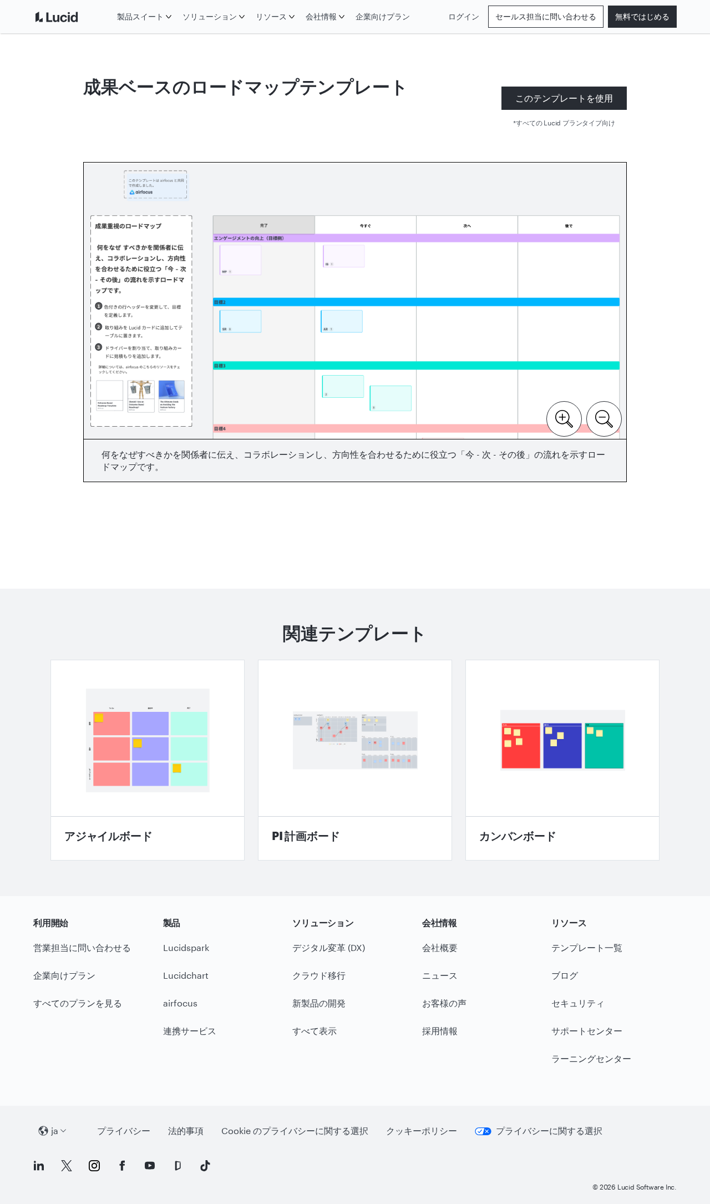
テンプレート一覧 (586, 947)
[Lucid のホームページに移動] (73, 17)
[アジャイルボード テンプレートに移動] (147, 760)
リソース (271, 16)
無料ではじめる (642, 16)
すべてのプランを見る (77, 1003)
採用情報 (440, 1030)
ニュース (440, 975)
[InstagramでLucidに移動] (94, 1165)
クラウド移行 (319, 975)
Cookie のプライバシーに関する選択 (294, 1130)
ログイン (463, 16)
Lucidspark (186, 947)
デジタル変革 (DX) (328, 947)
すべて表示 (314, 1030)
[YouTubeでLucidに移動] (149, 1165)
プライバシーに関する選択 (549, 1130)
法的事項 (186, 1130)
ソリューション (209, 16)
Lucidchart (186, 975)
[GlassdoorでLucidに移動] (177, 1165)
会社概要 (440, 947)
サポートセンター (586, 1030)
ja (54, 1130)
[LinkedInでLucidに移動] (38, 1165)
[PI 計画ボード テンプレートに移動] (355, 760)
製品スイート (140, 16)
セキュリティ (578, 1003)
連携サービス (189, 1030)
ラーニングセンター (591, 1058)
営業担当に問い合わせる (82, 947)
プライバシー (123, 1130)
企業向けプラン (383, 16)
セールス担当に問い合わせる (545, 16)
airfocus (180, 1003)
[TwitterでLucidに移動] (66, 1165)
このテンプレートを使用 (564, 98)
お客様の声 (444, 1003)
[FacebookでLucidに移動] (122, 1165)
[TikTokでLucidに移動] (205, 1165)
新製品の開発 (319, 1003)
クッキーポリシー (421, 1130)
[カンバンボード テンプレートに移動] (562, 760)
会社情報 (321, 16)
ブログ (564, 975)
